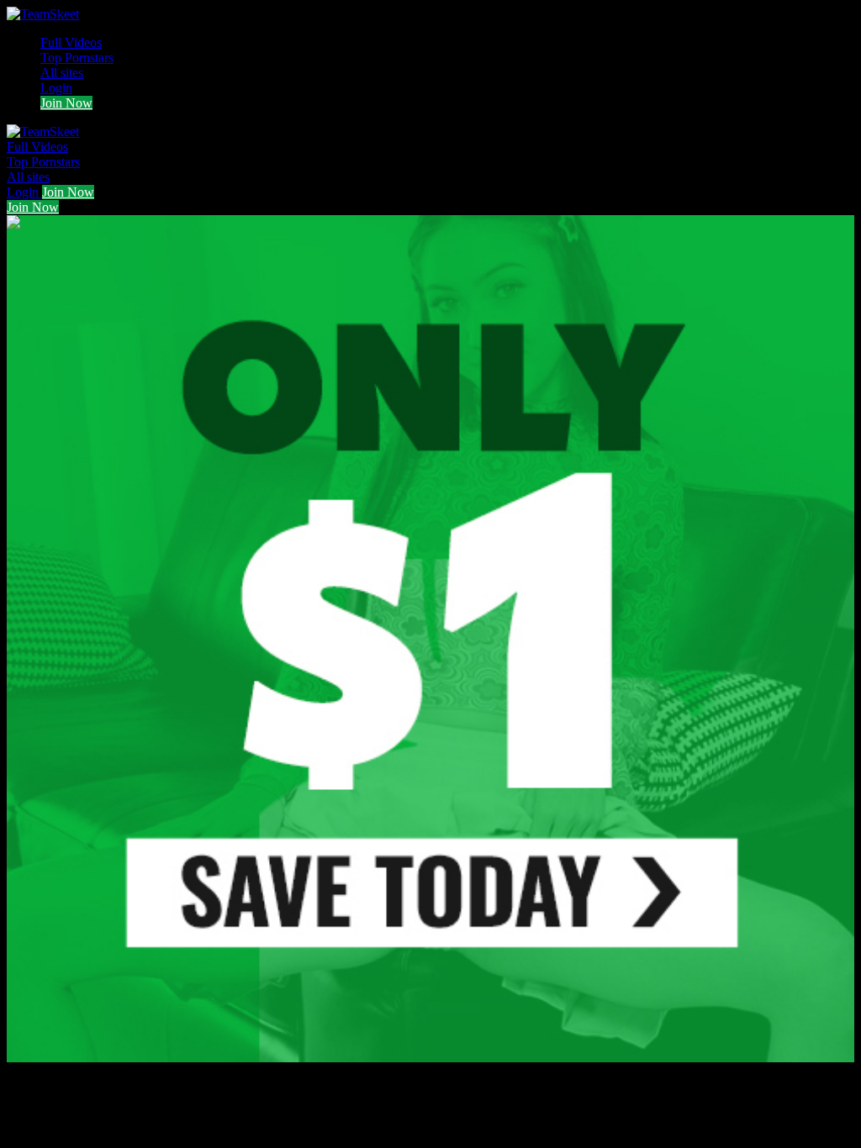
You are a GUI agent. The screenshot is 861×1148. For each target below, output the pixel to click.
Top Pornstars (77, 57)
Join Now (66, 103)
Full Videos (71, 42)
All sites (61, 73)
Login (56, 88)
